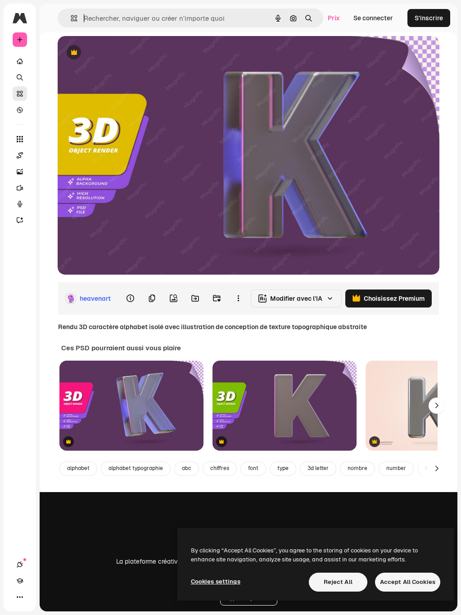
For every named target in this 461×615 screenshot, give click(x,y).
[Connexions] (20, 564)
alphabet (78, 468)
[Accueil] (20, 61)
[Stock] (20, 93)
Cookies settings (215, 581)
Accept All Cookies (407, 582)
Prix (334, 18)
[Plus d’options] (238, 298)
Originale (117, 53)
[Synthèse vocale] (20, 204)
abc (186, 468)
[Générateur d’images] (20, 171)
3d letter (318, 468)
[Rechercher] (20, 77)
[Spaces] (20, 155)
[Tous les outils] (20, 139)
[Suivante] (437, 406)
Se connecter (373, 18)
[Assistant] (20, 220)
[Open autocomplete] (70, 18)
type (283, 468)
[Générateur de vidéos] (20, 188)
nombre (357, 468)
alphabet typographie (135, 468)
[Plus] (20, 597)
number (396, 468)
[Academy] (20, 581)
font (253, 468)
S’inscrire (429, 18)
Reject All (338, 582)
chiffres (219, 468)
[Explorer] (20, 110)
